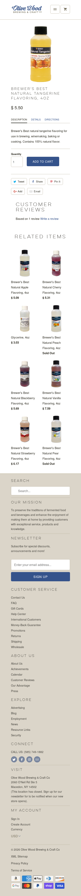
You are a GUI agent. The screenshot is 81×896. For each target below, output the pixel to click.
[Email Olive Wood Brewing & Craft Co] (37, 759)
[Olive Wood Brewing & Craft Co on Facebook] (22, 759)
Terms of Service (21, 870)
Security (16, 735)
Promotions (18, 630)
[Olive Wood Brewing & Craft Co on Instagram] (29, 759)
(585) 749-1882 (33, 752)
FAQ (14, 603)
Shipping (16, 641)
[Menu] (55, 9)
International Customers (26, 619)
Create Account (20, 824)
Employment (19, 719)
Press (14, 691)
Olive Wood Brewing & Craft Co (40, 849)
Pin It (57, 181)
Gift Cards (17, 608)
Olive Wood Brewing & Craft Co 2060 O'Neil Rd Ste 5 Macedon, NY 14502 (30, 782)
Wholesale (17, 647)
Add (20, 191)
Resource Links (20, 730)
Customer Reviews (22, 680)
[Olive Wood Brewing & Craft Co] (26, 11)
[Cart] (65, 9)
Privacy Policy (19, 863)
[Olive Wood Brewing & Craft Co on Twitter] (14, 759)
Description (19, 119)
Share (39, 181)
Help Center (18, 614)
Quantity (16, 154)
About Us (16, 663)
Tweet (21, 181)
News (14, 724)
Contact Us (18, 597)
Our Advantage (20, 685)
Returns (16, 636)
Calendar (16, 674)
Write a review (49, 218)
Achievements (20, 669)
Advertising (18, 708)
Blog (14, 713)
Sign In (15, 819)
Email (37, 191)
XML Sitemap (19, 856)
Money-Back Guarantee (26, 625)
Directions (52, 119)
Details (36, 119)
